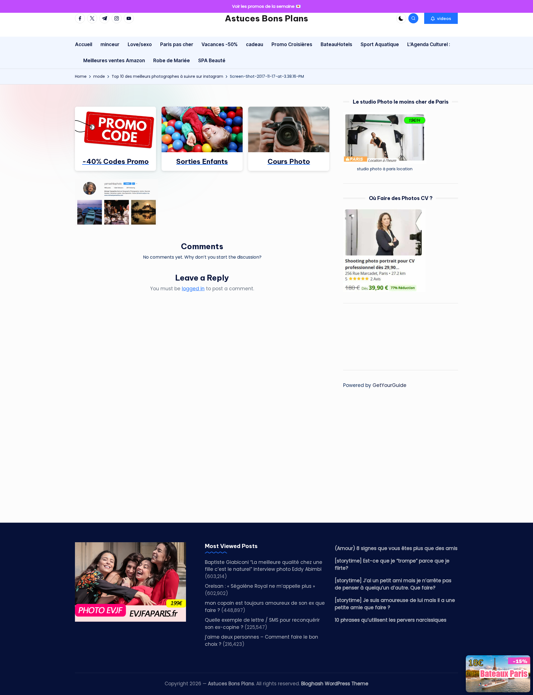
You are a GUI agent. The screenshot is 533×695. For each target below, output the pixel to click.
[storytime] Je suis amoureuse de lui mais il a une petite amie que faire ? (395, 604)
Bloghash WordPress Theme (334, 683)
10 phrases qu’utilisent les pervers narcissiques (390, 620)
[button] (441, 18)
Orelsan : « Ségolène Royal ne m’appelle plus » (260, 586)
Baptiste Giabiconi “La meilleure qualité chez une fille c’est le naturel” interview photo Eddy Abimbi (263, 566)
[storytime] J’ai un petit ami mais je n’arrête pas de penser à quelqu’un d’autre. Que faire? (393, 584)
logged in (193, 288)
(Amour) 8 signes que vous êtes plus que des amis (396, 548)
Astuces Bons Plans (266, 18)
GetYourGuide (389, 385)
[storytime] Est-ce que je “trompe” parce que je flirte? (392, 564)
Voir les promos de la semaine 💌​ (266, 6)
